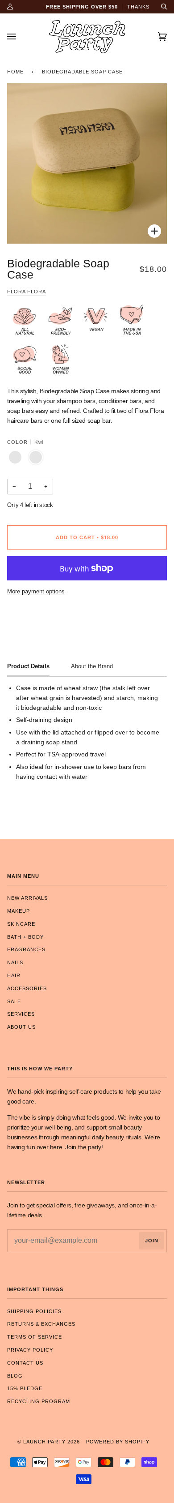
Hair (14, 975)
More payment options (36, 591)
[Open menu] (20, 36)
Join (151, 1240)
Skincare (21, 924)
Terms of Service (34, 1337)
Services (21, 1014)
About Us (21, 1027)
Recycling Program (38, 1401)
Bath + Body (25, 937)
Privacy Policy (30, 1350)
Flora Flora (26, 291)
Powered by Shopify (117, 1441)
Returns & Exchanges (41, 1324)
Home (15, 71)
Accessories (27, 988)
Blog (15, 1375)
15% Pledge (24, 1388)
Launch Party (44, 1441)
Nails (15, 962)
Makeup (18, 911)
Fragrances (26, 949)
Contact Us (25, 1363)
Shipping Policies (34, 1311)
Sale (14, 1001)
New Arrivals (27, 898)
